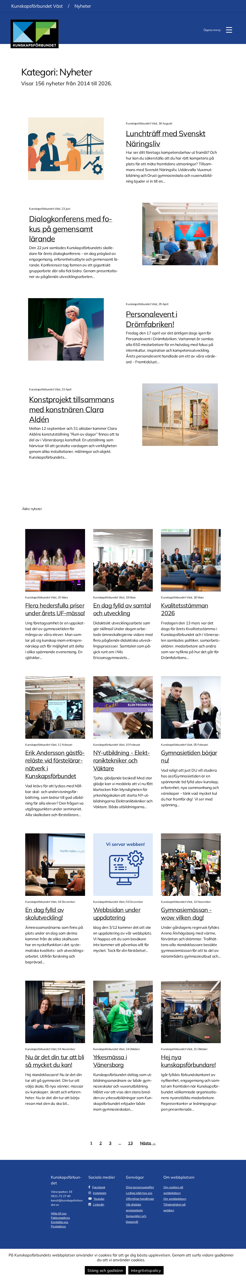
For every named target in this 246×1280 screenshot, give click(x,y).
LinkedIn (98, 1204)
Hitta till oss (59, 1213)
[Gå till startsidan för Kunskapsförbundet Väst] (35, 33)
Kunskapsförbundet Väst (37, 6)
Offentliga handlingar (140, 1198)
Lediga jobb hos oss (139, 1193)
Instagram (99, 1193)
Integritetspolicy (146, 1270)
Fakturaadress (60, 1217)
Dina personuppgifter (140, 1187)
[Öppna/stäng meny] (229, 30)
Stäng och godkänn (105, 1270)
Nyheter (82, 6)
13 (130, 1143)
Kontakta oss (59, 1222)
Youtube (99, 1198)
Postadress (58, 1226)
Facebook (98, 1187)
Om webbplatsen (174, 1198)
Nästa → (148, 1143)
